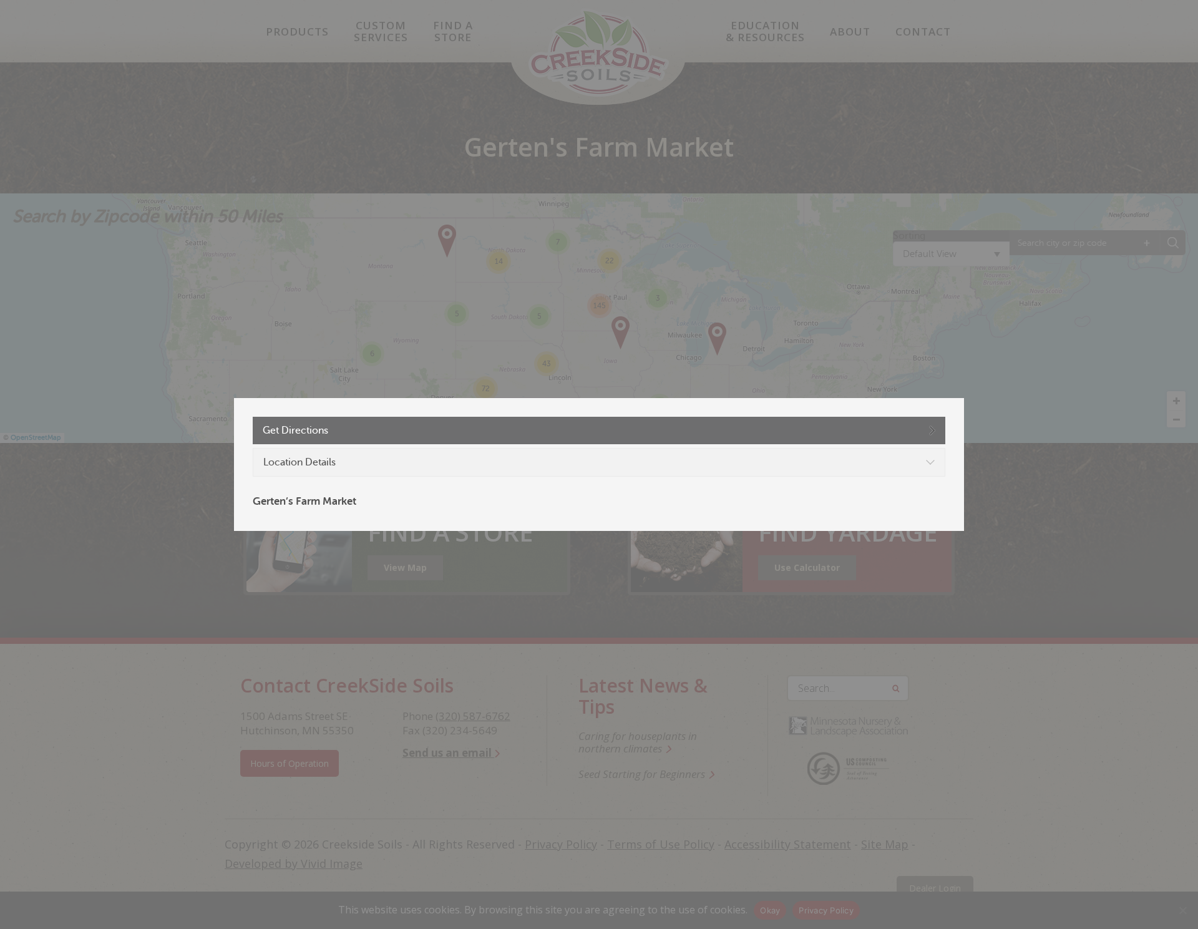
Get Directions (295, 430)
